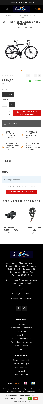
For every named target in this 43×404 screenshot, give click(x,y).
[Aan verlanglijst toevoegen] (35, 75)
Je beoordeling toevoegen (22, 192)
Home (8, 16)
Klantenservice (21, 346)
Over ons (21, 324)
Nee (35, 398)
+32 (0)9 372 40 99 (22, 294)
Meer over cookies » (22, 401)
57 (12, 104)
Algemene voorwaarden (21, 328)
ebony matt (8, 94)
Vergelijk (21, 371)
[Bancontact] (33, 383)
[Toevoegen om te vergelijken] (39, 75)
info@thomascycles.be (22, 298)
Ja (30, 398)
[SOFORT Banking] (18, 383)
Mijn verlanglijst (21, 367)
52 (4, 104)
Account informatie (21, 360)
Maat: (5, 99)
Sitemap (21, 349)
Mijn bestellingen (21, 364)
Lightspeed (11, 391)
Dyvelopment (31, 391)
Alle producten (21, 374)
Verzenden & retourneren (21, 342)
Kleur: (5, 89)
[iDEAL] (25, 383)
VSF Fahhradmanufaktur (21, 27)
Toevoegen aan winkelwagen (28, 113)
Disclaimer (21, 331)
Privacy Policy (21, 335)
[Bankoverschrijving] (10, 383)
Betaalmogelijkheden (21, 338)
